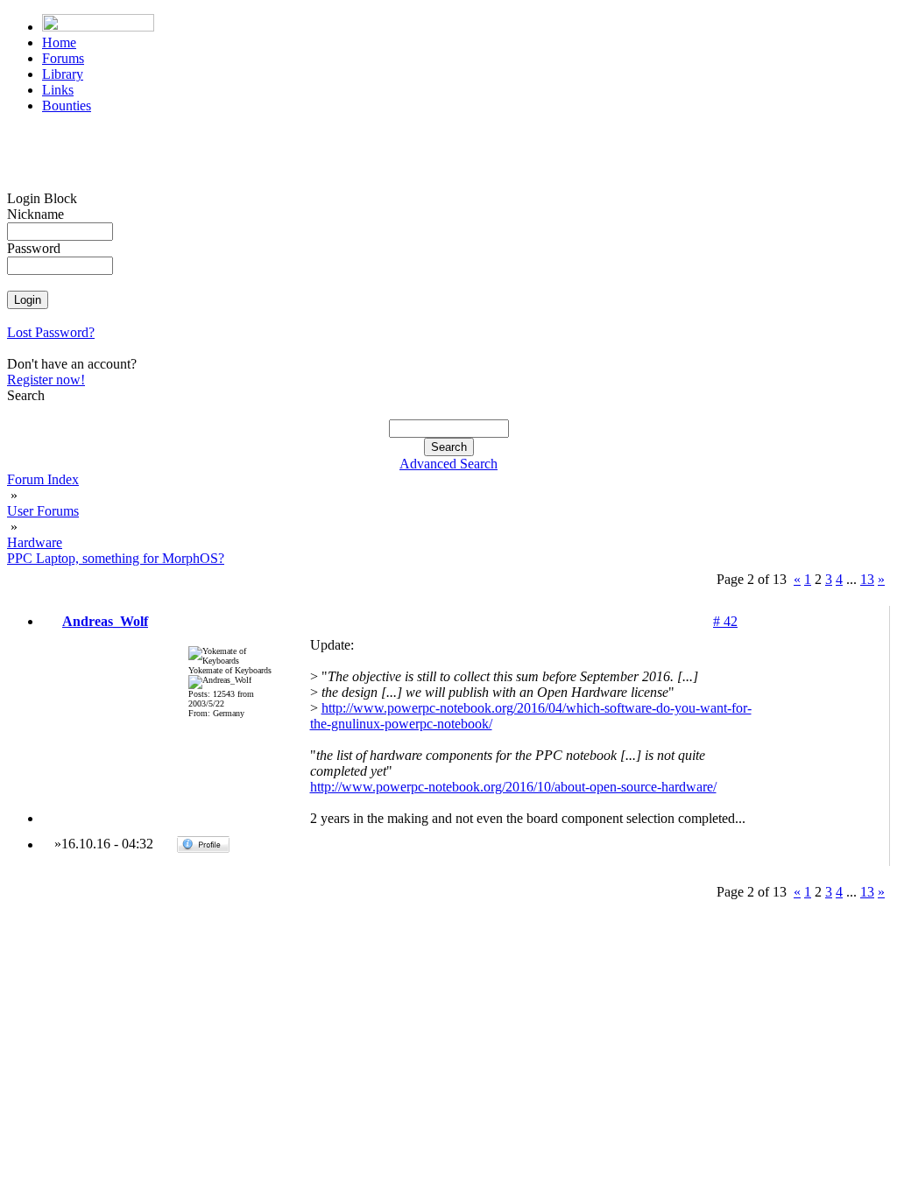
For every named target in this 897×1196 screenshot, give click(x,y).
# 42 (725, 621)
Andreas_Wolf (105, 621)
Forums (63, 58)
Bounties (66, 105)
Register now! (46, 379)
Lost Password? (51, 332)
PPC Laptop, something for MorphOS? (115, 558)
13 (867, 579)
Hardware (34, 542)
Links (58, 89)
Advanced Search (448, 463)
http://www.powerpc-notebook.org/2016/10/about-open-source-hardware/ (513, 786)
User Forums (43, 510)
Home (59, 42)
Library (62, 74)
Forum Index (43, 479)
